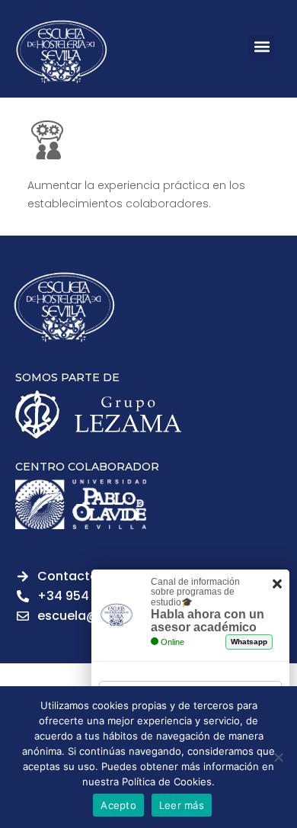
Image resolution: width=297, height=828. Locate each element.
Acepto (118, 805)
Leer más (181, 805)
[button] (261, 46)
